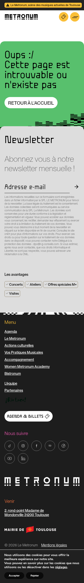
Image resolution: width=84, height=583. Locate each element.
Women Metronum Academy (27, 366)
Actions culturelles (19, 345)
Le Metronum (15, 338)
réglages (61, 567)
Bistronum (12, 373)
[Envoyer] (5, 262)
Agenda (10, 331)
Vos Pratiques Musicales (23, 352)
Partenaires (13, 390)
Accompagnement (19, 360)
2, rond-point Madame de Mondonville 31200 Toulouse (26, 512)
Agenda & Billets (25, 416)
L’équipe (10, 383)
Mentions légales (54, 545)
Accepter (14, 575)
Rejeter (34, 575)
